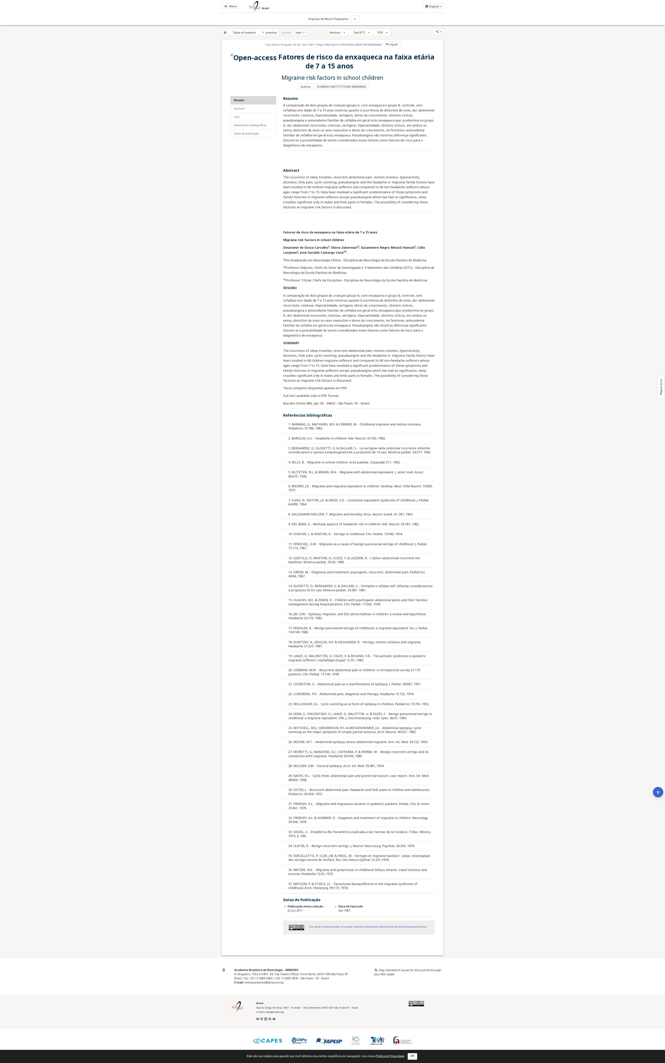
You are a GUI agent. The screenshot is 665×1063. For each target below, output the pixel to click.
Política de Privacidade (390, 1056)
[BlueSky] (257, 1019)
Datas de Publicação (246, 133)
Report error (661, 386)
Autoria (305, 87)
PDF (380, 32)
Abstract (334, 32)
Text (237, 117)
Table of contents (244, 32)
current (286, 32)
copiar (391, 44)
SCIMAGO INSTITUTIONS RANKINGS (341, 87)
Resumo (239, 100)
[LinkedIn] (265, 1019)
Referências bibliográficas (250, 125)
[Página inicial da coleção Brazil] (237, 1011)
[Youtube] (274, 1019)
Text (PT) (359, 32)
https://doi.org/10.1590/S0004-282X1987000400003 (349, 44)
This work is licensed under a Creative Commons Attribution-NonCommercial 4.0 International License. (368, 926)
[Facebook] (269, 1019)
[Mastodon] (261, 1019)
